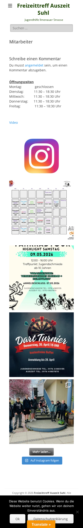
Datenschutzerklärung (50, 519)
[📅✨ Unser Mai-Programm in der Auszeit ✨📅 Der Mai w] (41, 210)
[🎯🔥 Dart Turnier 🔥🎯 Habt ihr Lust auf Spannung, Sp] (41, 344)
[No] (77, 512)
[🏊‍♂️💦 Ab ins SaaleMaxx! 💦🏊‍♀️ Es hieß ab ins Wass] (41, 411)
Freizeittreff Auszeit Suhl (49, 493)
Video (13, 122)
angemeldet (34, 65)
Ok (17, 519)
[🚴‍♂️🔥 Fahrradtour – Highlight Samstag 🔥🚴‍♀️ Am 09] (41, 277)
